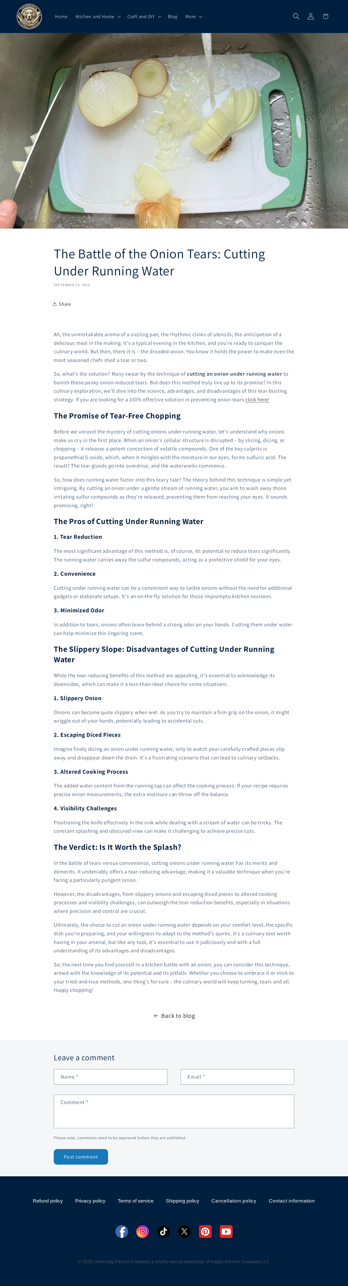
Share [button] (65, 304)
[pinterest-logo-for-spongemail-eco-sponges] (205, 1231)
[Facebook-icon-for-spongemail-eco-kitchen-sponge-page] (121, 1231)
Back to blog (178, 1016)
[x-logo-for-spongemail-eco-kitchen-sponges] (184, 1231)
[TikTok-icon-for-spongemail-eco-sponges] (163, 1231)
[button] (97, 16)
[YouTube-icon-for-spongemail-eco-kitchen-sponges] (226, 1231)
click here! (257, 399)
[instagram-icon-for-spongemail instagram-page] (142, 1231)
